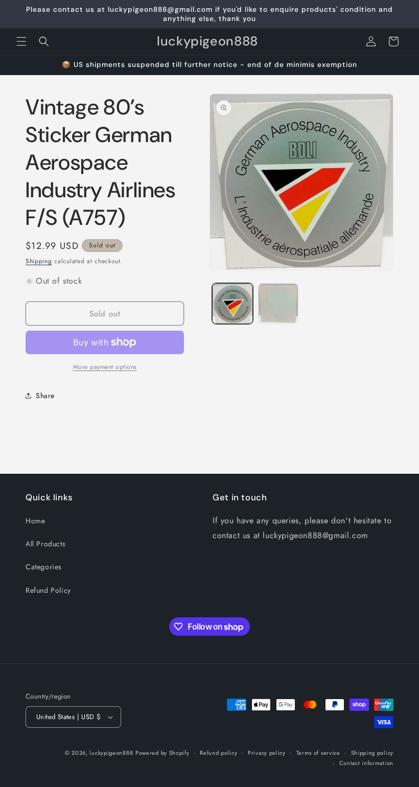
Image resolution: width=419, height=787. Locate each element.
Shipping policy (372, 753)
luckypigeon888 (111, 753)
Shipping (39, 261)
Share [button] (45, 395)
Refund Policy (48, 590)
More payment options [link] (105, 367)
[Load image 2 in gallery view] (278, 303)
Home (35, 521)
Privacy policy (267, 753)
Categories (44, 567)
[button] (21, 41)
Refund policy (218, 753)
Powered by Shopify (162, 753)
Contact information (366, 763)
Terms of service (318, 753)
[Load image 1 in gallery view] (232, 303)
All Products (45, 544)
